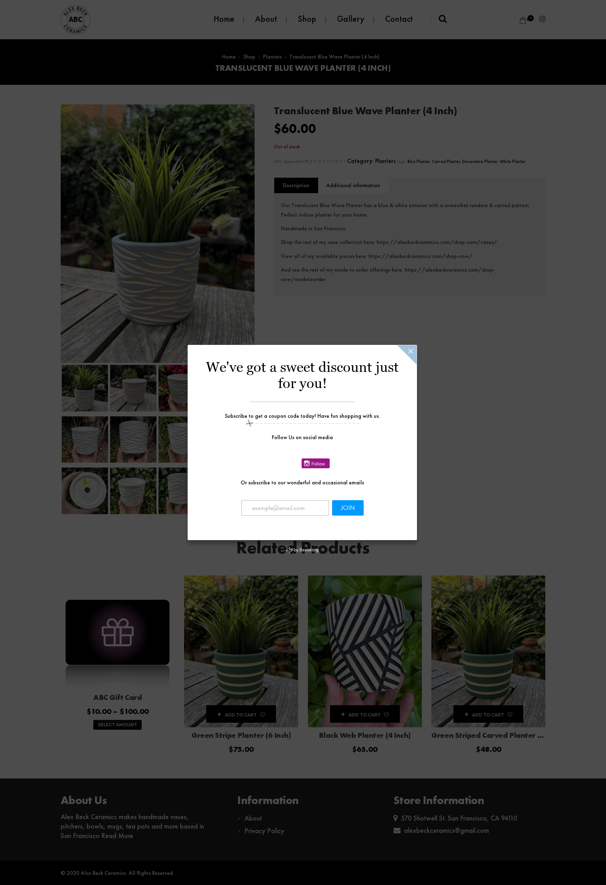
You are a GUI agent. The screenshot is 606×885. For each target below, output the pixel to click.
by (306, 550)
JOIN (348, 507)
